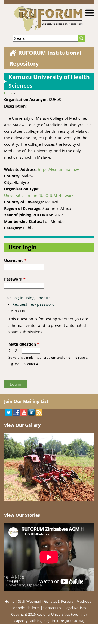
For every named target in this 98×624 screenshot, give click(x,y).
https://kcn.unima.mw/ (58, 169)
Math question (23, 344)
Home (8, 93)
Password (15, 279)
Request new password (33, 304)
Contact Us (52, 607)
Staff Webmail (29, 601)
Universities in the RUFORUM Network (39, 195)
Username (15, 260)
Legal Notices (75, 607)
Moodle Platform (26, 607)
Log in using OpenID (31, 297)
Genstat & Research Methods (67, 601)
